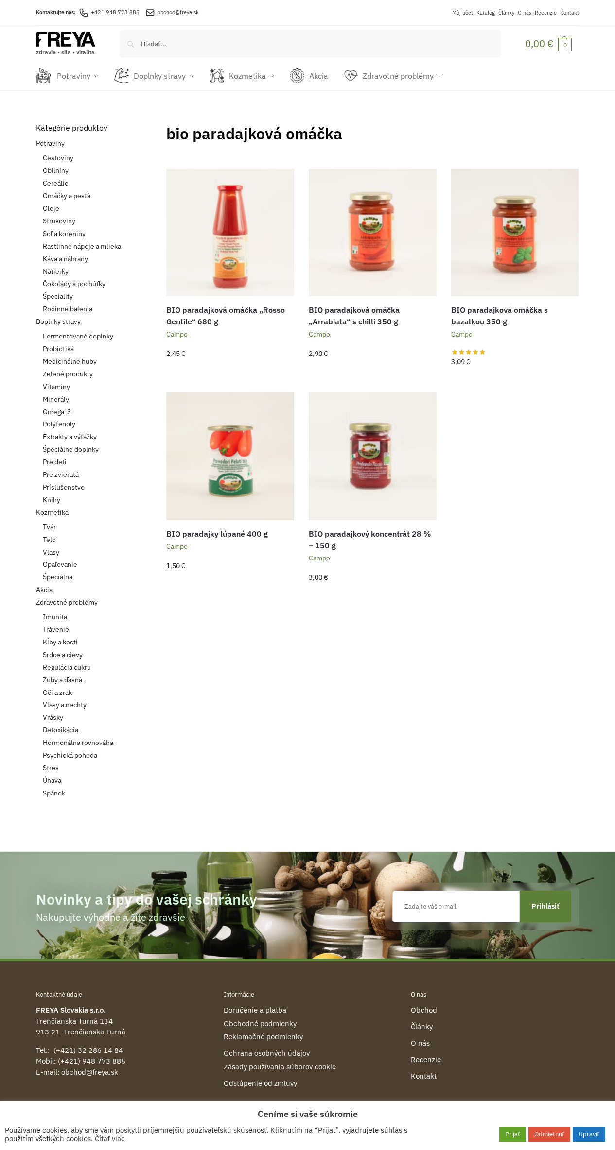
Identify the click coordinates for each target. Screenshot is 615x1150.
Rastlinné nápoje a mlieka (82, 246)
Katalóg (485, 12)
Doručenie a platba (255, 1010)
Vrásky (53, 717)
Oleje (51, 208)
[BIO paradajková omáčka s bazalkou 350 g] (515, 232)
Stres (51, 767)
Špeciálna (57, 577)
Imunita (55, 616)
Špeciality (58, 296)
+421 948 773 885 (115, 12)
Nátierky (56, 271)
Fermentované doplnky (78, 336)
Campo (177, 334)
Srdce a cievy (63, 654)
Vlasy (51, 552)
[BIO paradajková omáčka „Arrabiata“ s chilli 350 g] (373, 232)
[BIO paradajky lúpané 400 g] (230, 456)
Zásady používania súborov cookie (280, 1066)
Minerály (56, 399)
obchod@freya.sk (178, 12)
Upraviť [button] (589, 1134)
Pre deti (55, 461)
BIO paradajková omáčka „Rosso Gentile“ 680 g (225, 315)
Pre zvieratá (61, 474)
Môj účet (462, 12)
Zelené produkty (68, 374)
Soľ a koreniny (64, 233)
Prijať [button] (512, 1134)
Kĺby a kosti (60, 642)
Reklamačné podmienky (263, 1036)
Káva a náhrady (65, 258)
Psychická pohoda (70, 755)
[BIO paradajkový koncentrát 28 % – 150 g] (373, 456)
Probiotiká (58, 348)
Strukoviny (59, 221)
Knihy (51, 499)
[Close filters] (131, 128)
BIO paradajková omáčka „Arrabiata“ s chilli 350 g (354, 315)
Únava (52, 780)
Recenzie (546, 12)
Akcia (44, 589)
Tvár (49, 527)
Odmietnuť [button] (549, 1134)
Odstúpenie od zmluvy (260, 1083)
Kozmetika (52, 512)
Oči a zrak (57, 692)
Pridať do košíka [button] (230, 374)
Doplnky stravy (58, 321)
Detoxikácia (60, 730)
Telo (49, 539)
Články (506, 12)
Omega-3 (57, 411)
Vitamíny (56, 386)
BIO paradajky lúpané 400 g (217, 534)
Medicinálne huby (70, 361)
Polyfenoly (59, 424)
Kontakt (569, 12)
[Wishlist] (279, 183)
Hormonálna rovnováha (78, 742)
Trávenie (56, 629)
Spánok (54, 793)
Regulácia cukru (67, 667)
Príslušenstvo (64, 487)
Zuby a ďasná (62, 680)
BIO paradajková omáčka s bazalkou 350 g (499, 315)
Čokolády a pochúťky (74, 283)
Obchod (424, 1010)
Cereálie (56, 183)
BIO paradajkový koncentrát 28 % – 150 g (370, 539)
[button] (548, 43)
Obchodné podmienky (260, 1023)
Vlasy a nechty (65, 704)
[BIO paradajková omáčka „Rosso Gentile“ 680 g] (230, 232)
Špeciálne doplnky (71, 449)
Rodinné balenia (67, 308)
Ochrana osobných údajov (267, 1053)
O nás (524, 12)
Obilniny (56, 170)
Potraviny (50, 143)
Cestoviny (58, 157)
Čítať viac (110, 1138)
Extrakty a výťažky (70, 436)
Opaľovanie (60, 564)
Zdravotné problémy (67, 602)
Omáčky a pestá (66, 195)
